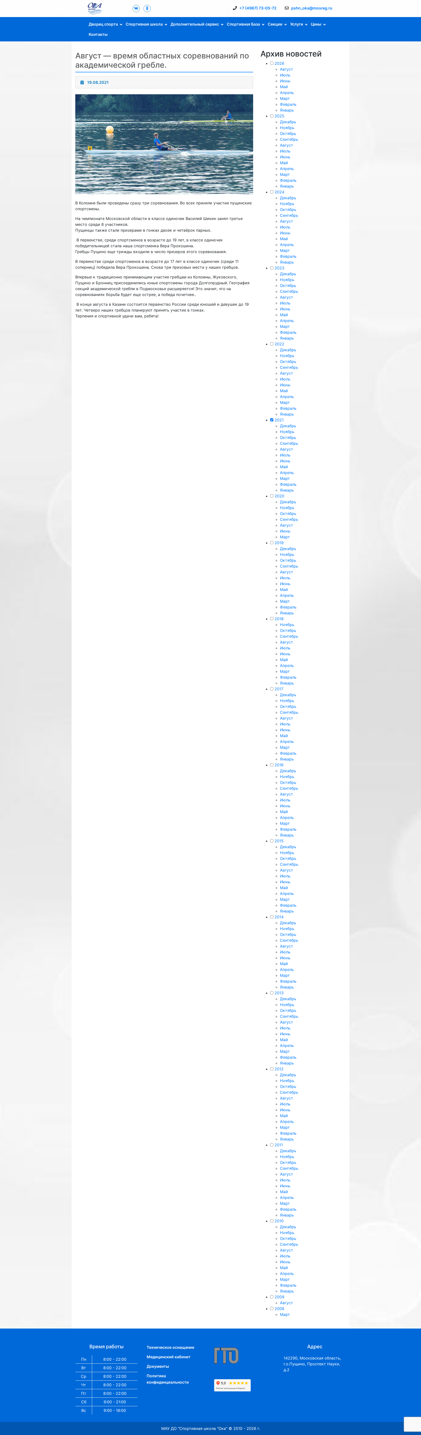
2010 (279, 1220)
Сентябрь (289, 139)
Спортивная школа (144, 24)
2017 (279, 688)
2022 (279, 344)
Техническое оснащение (170, 1347)
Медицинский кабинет (169, 1356)
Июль (285, 75)
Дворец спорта (103, 24)
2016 (279, 764)
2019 (279, 542)
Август (286, 69)
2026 (279, 63)
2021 (279, 420)
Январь (287, 110)
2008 (279, 1308)
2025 (279, 116)
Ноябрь (287, 127)
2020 (279, 496)
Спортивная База (243, 24)
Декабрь (288, 121)
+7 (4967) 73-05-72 (258, 8)
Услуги (296, 24)
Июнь (285, 80)
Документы (158, 1366)
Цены (316, 24)
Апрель (287, 92)
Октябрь (288, 133)
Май (284, 86)
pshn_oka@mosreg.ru (311, 8)
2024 (279, 192)
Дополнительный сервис (195, 24)
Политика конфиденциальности (168, 1379)
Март (285, 98)
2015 (279, 840)
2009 (279, 1296)
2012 (279, 1068)
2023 (279, 268)
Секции (275, 24)
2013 (279, 992)
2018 (279, 618)
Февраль (288, 104)
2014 (279, 916)
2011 (279, 1144)
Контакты (98, 34)
